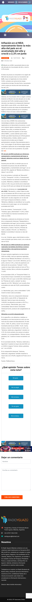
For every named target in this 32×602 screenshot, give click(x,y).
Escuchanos (22, 2)
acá (5, 150)
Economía (5, 58)
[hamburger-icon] (5, 35)
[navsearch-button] (28, 35)
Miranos (11, 2)
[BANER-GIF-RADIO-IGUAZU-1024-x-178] (16, 449)
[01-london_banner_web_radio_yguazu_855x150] (16, 92)
